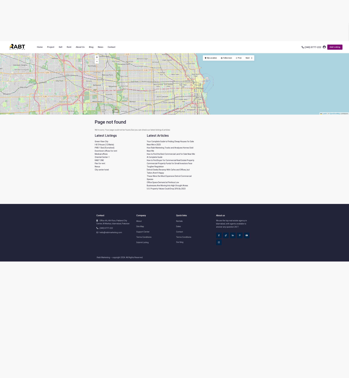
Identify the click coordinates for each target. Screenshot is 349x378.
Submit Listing (142, 242)
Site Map (140, 226)
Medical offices (101, 154)
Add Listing (335, 47)
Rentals (179, 221)
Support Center (143, 232)
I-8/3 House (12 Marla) (104, 145)
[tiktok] (226, 235)
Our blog (179, 242)
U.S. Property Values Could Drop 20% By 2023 (166, 189)
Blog (91, 47)
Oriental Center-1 (102, 157)
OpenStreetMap (335, 113)
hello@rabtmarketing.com (111, 232)
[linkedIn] (233, 235)
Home (40, 47)
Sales (178, 226)
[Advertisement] (174, 20)
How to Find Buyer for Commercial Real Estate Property (170, 160)
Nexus (97, 166)
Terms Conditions (143, 237)
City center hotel (102, 170)
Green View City (101, 141)
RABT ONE (99, 160)
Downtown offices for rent (106, 151)
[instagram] (219, 242)
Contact (111, 47)
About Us (80, 47)
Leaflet (324, 113)
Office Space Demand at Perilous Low (163, 182)
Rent (69, 47)
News (100, 47)
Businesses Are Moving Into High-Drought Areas (167, 185)
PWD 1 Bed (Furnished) (104, 148)
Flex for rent (100, 163)
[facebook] (219, 235)
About (139, 221)
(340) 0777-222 (313, 47)
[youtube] (246, 235)
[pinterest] (240, 235)
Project (50, 47)
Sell (60, 47)
